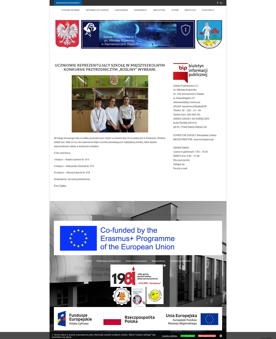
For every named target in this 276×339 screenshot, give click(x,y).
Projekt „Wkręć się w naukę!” (93, 3)
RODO (88, 261)
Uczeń (175, 10)
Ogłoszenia (121, 10)
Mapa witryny (158, 261)
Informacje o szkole (97, 10)
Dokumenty (140, 10)
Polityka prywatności (180, 261)
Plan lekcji (208, 10)
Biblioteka (159, 10)
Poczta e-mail (180, 168)
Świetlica (190, 10)
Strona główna (71, 10)
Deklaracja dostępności (109, 261)
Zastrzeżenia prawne (136, 261)
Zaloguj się (179, 164)
